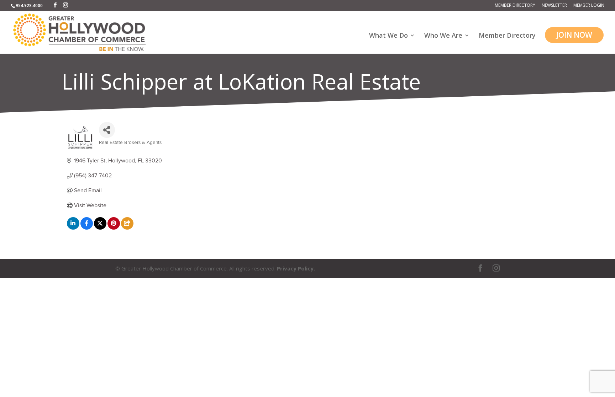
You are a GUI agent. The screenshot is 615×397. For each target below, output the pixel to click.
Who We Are (443, 36)
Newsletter (554, 5)
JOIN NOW (574, 35)
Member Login (588, 5)
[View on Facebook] (86, 227)
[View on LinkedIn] (73, 227)
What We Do (388, 36)
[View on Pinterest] (113, 227)
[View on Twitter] (100, 227)
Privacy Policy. (296, 268)
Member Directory (515, 5)
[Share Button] (107, 130)
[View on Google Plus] (127, 227)
